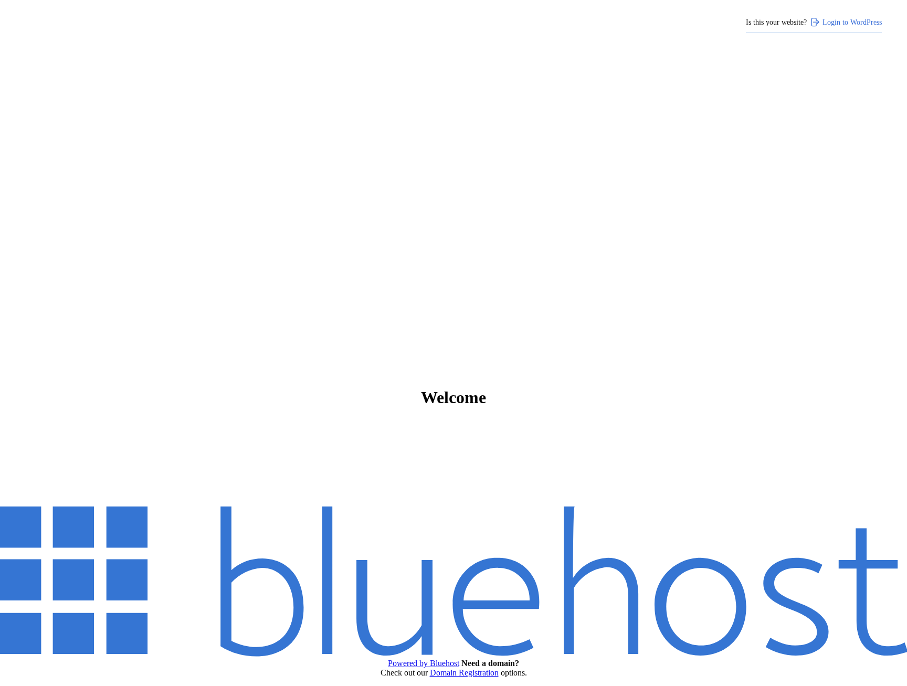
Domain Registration (464, 672)
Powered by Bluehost (423, 663)
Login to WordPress (852, 22)
